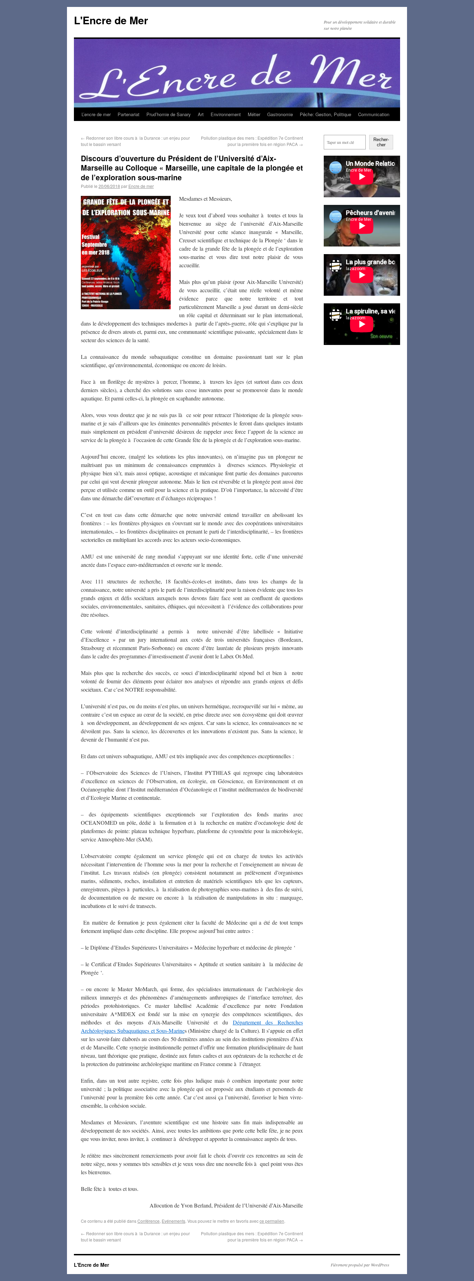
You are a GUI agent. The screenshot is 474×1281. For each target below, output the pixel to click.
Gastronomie (280, 114)
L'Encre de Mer (111, 19)
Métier (254, 114)
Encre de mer (141, 186)
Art (201, 114)
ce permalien (272, 1221)
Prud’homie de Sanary (168, 114)
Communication (373, 114)
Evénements (173, 1221)
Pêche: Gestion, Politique (325, 114)
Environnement (226, 114)
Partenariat (128, 114)
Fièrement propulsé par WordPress (360, 1264)
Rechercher (381, 142)
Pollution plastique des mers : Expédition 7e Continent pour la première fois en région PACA (252, 141)
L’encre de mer (96, 114)
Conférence (148, 1221)
